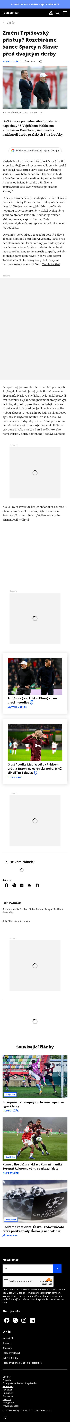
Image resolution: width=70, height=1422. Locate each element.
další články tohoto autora (16, 921)
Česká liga (10, 1157)
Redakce (7, 1342)
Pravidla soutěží (11, 1405)
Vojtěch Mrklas (17, 707)
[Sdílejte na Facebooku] (6, 885)
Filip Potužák (11, 61)
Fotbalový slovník (11, 1352)
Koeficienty (11, 1219)
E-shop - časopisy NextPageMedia (20, 1383)
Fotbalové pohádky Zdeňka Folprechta (22, 1362)
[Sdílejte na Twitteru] (14, 885)
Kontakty (7, 1347)
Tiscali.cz (7, 1399)
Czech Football (51, 264)
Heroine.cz (8, 1386)
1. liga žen (10, 1094)
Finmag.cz (8, 1392)
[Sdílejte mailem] (29, 885)
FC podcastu (10, 227)
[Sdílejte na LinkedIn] (21, 885)
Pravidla (7, 1379)
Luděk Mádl (15, 777)
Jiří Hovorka (10, 1235)
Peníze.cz (7, 1389)
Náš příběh (8, 1338)
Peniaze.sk (8, 1396)
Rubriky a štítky (10, 1357)
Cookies (7, 1376)
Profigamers (9, 1402)
